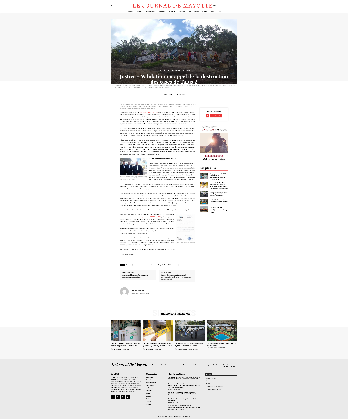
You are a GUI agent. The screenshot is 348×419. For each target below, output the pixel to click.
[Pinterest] (216, 115)
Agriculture (172, 381)
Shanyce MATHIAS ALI (184, 349)
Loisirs (170, 402)
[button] (115, 6)
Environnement (173, 409)
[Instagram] (118, 397)
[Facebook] (207, 115)
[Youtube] (128, 397)
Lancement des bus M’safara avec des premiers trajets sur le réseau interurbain (219, 193)
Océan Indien (174, 70)
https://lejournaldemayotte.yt (140, 293)
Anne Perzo (168, 94)
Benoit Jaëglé (117, 349)
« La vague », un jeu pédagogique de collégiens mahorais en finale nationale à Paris (218, 209)
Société (170, 396)
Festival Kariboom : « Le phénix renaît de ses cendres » (219, 201)
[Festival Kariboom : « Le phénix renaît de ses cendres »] (204, 201)
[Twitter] (212, 115)
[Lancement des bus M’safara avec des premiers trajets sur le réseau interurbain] (204, 194)
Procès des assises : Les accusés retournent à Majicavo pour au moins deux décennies (176, 277)
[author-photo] (112, 349)
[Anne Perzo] (124, 291)
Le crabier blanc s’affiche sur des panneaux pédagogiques (135, 276)
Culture (170, 389)
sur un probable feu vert (149, 112)
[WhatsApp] (220, 115)
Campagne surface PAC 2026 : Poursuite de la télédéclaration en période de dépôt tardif (219, 176)
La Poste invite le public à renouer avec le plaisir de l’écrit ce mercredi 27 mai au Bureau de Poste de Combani (219, 185)
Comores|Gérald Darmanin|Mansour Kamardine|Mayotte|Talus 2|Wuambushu (152, 265)
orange (186, 70)
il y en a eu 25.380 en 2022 (151, 217)
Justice (161, 70)
